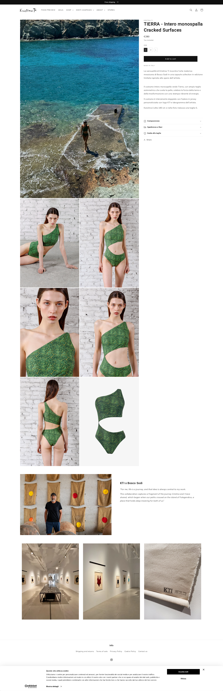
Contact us (142, 651)
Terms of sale (102, 651)
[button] (70, 10)
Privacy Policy (116, 651)
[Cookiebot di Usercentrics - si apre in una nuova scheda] (31, 686)
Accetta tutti (183, 672)
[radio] (145, 50)
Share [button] (149, 140)
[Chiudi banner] (203, 669)
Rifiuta (183, 678)
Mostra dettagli (52, 686)
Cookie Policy (130, 651)
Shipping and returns (85, 651)
